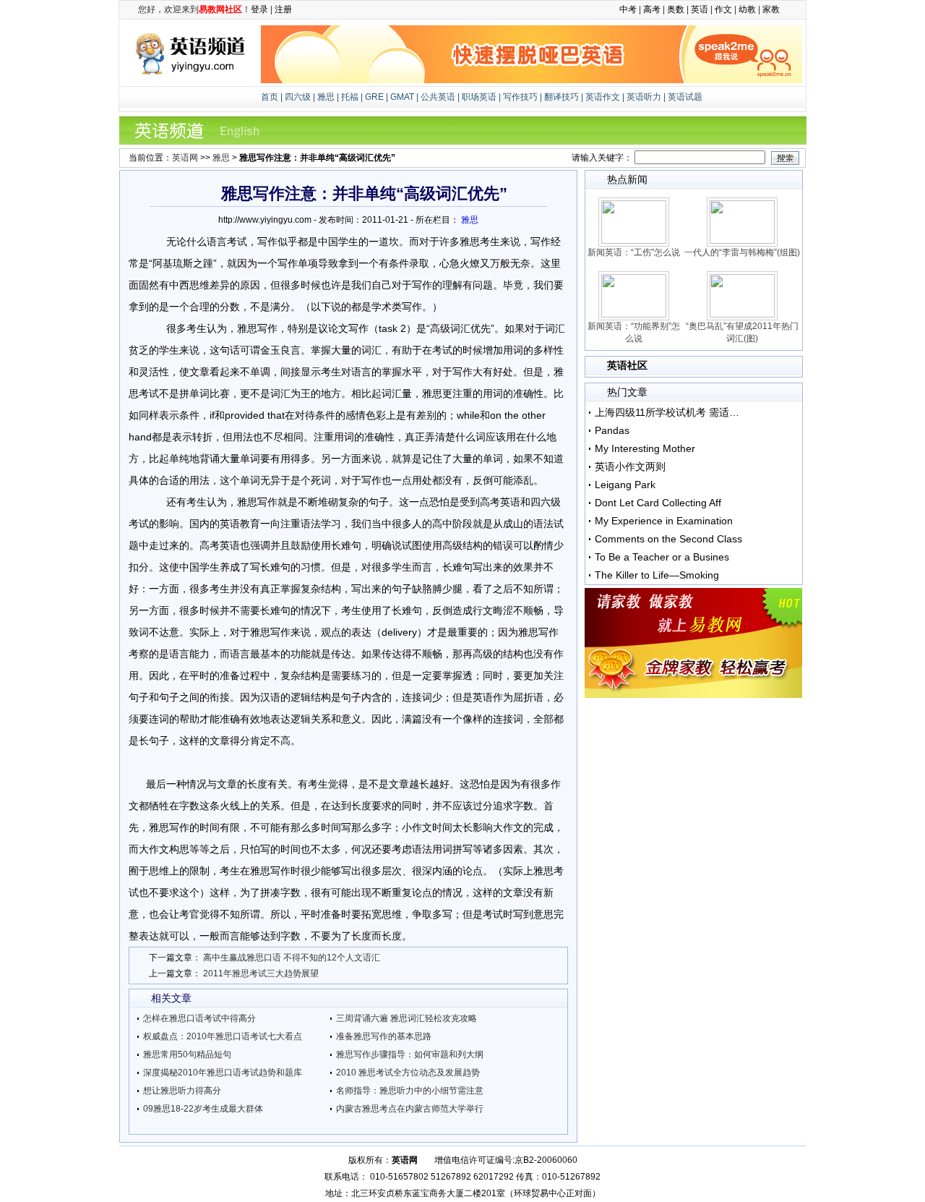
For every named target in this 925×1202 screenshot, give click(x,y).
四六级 (298, 97)
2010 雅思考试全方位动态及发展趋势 (408, 1072)
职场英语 (479, 97)
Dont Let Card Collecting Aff (658, 502)
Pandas (612, 430)
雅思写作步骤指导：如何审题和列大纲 (409, 1054)
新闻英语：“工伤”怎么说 (634, 252)
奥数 (675, 9)
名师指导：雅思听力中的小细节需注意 (409, 1091)
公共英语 (438, 97)
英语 (699, 9)
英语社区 (627, 365)
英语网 (185, 158)
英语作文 (602, 97)
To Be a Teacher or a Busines (662, 557)
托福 (349, 97)
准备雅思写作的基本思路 (383, 1036)
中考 (628, 9)
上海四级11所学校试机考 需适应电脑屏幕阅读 (669, 412)
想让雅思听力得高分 (182, 1091)
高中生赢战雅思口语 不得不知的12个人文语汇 (291, 957)
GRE (374, 97)
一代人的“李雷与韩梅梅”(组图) (742, 252)
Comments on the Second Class (668, 539)
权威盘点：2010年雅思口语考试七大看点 (222, 1036)
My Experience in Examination (664, 521)
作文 (723, 9)
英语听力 (644, 97)
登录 (259, 9)
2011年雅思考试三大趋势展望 (261, 973)
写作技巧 (520, 97)
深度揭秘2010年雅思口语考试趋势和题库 (222, 1072)
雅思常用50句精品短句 (187, 1054)
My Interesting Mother (645, 448)
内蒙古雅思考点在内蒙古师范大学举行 (409, 1109)
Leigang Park (625, 484)
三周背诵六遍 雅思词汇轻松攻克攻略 (406, 1018)
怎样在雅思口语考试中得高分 (199, 1018)
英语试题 (685, 97)
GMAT (402, 97)
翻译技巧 (561, 97)
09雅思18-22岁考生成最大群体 (203, 1109)
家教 (771, 9)
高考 (652, 9)
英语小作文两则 (630, 466)
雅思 (326, 97)
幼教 (747, 9)
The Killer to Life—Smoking (657, 575)
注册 (283, 9)
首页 (270, 97)
